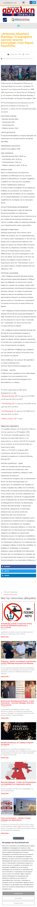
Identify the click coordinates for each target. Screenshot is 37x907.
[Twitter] (34, 2)
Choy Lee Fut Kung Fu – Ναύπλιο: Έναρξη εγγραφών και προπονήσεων (16, 819)
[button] (23, 2)
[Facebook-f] (31, 2)
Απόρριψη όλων (18, 903)
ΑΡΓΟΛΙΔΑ (25, 58)
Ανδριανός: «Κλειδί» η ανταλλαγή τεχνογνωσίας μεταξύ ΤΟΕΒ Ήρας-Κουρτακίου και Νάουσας (18, 662)
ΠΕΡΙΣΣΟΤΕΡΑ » (5, 637)
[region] (18, 873)
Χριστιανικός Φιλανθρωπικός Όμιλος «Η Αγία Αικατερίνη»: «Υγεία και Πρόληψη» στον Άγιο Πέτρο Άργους (17, 703)
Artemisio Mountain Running (12, 58)
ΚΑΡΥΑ (31, 58)
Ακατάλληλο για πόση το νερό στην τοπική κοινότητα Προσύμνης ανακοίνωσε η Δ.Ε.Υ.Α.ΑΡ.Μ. (16, 625)
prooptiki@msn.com (10, 3)
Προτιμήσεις (18, 898)
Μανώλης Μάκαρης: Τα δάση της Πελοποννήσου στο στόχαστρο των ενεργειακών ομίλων (18, 783)
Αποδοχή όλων (18, 893)
